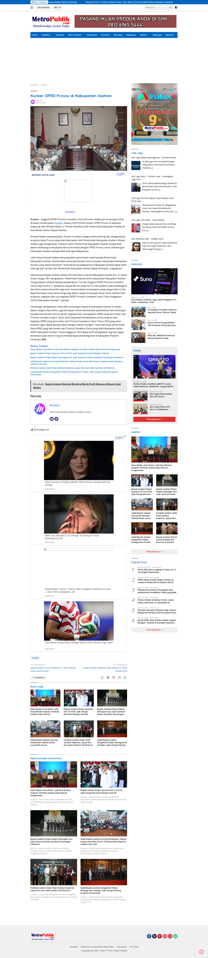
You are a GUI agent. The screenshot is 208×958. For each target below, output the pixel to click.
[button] (170, 7)
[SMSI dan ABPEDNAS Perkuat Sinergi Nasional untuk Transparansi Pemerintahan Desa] (138, 337)
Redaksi (39, 101)
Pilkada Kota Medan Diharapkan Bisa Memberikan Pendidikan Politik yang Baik (157, 591)
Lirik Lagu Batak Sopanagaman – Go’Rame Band (153, 238)
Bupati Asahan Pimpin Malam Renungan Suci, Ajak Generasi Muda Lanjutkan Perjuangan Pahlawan (76, 357)
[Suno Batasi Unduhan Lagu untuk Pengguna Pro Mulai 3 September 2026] (154, 281)
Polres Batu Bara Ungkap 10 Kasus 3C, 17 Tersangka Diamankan (157, 570)
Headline (46, 35)
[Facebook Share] (102, 677)
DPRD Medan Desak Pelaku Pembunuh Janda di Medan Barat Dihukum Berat (156, 581)
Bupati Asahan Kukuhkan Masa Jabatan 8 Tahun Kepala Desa (105, 667)
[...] (159, 170)
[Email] (52, 419)
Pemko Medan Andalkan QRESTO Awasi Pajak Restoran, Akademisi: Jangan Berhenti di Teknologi (154, 385)
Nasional (60, 35)
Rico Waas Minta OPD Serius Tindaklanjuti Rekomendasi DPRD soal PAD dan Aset (161, 408)
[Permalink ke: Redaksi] (32, 101)
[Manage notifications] (201, 952)
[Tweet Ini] (108, 677)
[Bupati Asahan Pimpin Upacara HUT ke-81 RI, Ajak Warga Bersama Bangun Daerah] (79, 698)
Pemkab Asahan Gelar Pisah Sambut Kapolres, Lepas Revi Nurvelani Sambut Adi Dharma (72, 368)
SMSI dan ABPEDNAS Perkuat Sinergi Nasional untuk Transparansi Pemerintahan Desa (161, 336)
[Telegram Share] (119, 677)
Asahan (33, 91)
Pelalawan (131, 35)
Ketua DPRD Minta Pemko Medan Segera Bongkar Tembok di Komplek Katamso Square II (157, 621)
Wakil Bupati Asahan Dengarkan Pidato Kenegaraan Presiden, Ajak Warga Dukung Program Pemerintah (74, 373)
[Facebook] (149, 936)
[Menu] (32, 7)
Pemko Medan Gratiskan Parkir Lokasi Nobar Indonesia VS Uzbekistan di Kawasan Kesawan (156, 601)
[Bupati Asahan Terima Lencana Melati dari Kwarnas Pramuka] (167, 528)
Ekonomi (105, 35)
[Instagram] (165, 936)
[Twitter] (154, 936)
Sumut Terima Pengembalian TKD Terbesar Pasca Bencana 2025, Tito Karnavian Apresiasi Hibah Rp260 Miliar (162, 323)
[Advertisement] (104, 59)
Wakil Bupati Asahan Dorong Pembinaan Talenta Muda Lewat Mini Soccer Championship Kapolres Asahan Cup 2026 (76, 362)
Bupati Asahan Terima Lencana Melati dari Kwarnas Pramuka (166, 539)
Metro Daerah (74, 35)
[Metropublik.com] (51, 21)
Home (35, 35)
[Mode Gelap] (176, 7)
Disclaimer (122, 947)
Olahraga (157, 35)
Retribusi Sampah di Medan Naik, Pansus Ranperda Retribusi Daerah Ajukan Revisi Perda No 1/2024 (157, 611)
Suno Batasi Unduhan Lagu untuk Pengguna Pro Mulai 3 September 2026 (153, 301)
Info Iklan (134, 947)
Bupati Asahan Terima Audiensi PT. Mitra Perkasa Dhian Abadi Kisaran (53, 667)
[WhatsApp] (175, 936)
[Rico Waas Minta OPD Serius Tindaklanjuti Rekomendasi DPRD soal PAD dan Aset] (140, 409)
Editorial (169, 35)
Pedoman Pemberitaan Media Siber (97, 947)
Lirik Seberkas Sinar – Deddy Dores (147, 220)
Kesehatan (92, 35)
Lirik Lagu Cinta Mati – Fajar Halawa (147, 201)
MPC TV (57, 7)
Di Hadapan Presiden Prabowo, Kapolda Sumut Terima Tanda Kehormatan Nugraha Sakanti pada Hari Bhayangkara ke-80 (162, 311)
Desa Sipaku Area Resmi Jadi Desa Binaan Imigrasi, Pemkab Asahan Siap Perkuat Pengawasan (75, 349)
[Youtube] (170, 936)
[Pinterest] (159, 936)
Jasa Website (43, 7)
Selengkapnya (153, 419)
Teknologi (117, 35)
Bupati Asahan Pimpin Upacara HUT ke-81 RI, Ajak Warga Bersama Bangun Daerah (69, 353)
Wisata (143, 35)
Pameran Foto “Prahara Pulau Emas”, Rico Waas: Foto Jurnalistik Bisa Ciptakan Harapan (59, 2)
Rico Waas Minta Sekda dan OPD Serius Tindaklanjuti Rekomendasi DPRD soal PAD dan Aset (162, 395)
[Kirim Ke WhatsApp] (125, 677)
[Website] (56, 419)
